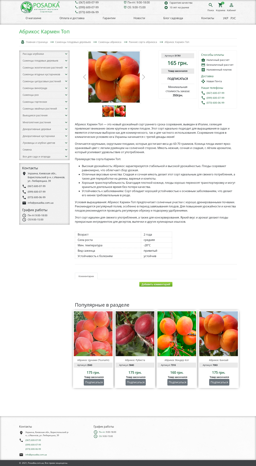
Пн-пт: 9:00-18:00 (138, 2)
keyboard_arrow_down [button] (66, 54)
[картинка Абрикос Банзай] (218, 333)
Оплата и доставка (72, 18)
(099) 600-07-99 (89, 7)
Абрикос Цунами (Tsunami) (93, 360)
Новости (139, 18)
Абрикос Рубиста (135, 360)
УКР (225, 18)
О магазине (33, 18)
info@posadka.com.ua (36, 454)
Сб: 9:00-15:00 (136, 7)
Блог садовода (173, 18)
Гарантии (109, 18)
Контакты (207, 18)
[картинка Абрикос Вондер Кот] (176, 333)
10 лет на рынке (176, 7)
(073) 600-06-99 (89, 12)
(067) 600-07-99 (89, 2)
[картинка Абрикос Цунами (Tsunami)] (93, 333)
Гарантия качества (178, 3)
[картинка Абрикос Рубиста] (135, 333)
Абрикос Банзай (218, 360)
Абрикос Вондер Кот (177, 360)
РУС (233, 18)
